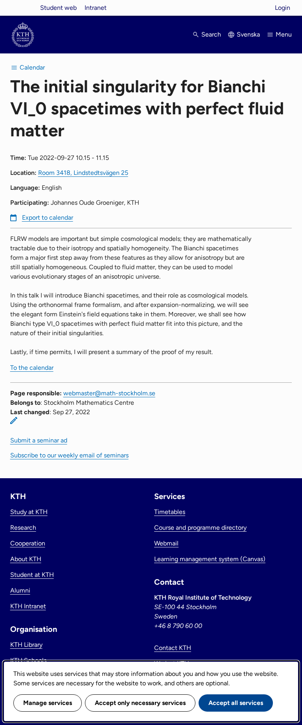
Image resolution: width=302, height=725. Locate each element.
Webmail (166, 543)
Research (23, 527)
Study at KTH (29, 512)
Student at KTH (32, 574)
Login (282, 7)
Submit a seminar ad (38, 440)
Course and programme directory (200, 527)
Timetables (169, 512)
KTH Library (26, 644)
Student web (58, 7)
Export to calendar (47, 217)
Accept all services (235, 703)
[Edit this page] (13, 420)
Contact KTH (172, 648)
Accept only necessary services (140, 703)
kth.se (23, 7)
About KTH (25, 559)
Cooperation (27, 543)
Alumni (20, 590)
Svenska (248, 34)
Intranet (96, 7)
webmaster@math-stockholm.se (109, 393)
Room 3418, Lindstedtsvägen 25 (83, 172)
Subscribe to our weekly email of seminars (69, 455)
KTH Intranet (28, 606)
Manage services (47, 703)
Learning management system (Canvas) (209, 559)
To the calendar (31, 367)
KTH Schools (28, 660)
